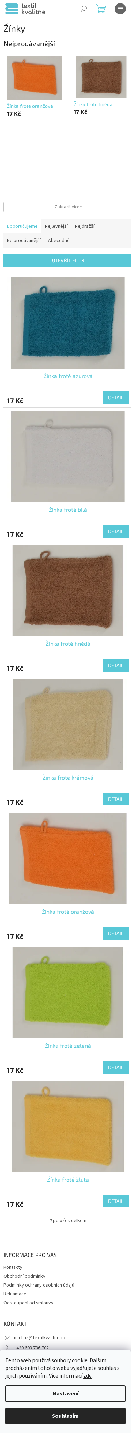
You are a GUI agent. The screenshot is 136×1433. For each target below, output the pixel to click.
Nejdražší (85, 226)
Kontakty (12, 1267)
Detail (115, 397)
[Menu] (120, 9)
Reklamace (15, 1293)
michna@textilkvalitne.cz (40, 1337)
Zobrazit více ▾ (68, 207)
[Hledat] (84, 9)
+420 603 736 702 (31, 1347)
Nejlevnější (56, 226)
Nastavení (65, 1393)
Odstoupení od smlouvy (28, 1302)
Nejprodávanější (24, 240)
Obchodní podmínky (24, 1276)
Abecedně (59, 240)
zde (87, 1376)
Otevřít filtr (68, 260)
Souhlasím (65, 1416)
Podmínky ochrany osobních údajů (38, 1285)
